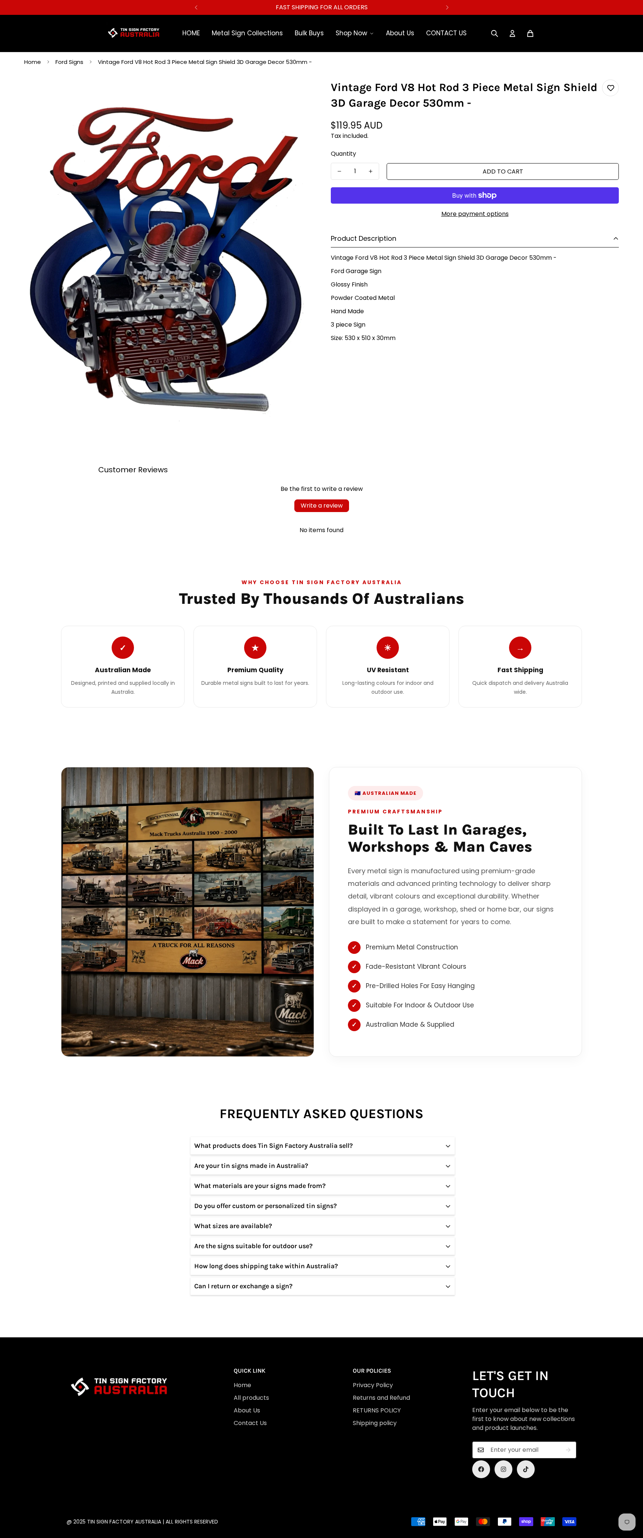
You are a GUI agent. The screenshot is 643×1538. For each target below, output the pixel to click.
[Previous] (196, 7)
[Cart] (530, 33)
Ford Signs (69, 62)
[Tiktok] (526, 1469)
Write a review (322, 505)
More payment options (475, 214)
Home (32, 62)
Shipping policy (375, 1423)
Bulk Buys (309, 33)
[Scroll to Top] (322, 1497)
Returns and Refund (381, 1397)
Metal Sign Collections (247, 33)
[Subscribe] (568, 1449)
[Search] (494, 33)
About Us (400, 33)
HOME (191, 33)
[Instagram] (503, 1469)
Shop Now (351, 33)
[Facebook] (481, 1469)
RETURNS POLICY (377, 1410)
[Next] (447, 7)
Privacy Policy (373, 1385)
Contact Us (250, 1423)
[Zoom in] (296, 93)
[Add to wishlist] (610, 88)
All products (251, 1397)
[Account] (512, 33)
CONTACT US (446, 33)
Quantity (343, 153)
